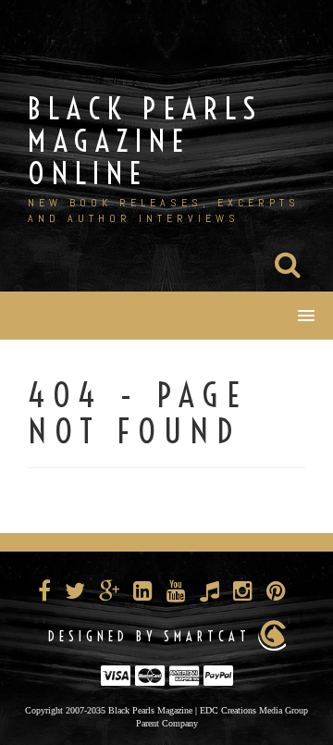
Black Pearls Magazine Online (145, 141)
